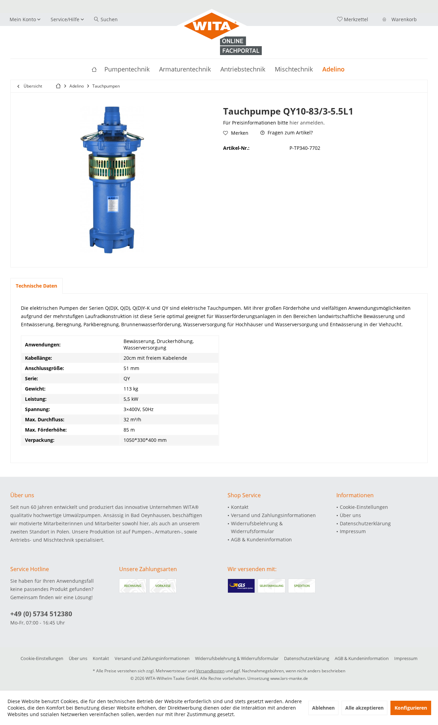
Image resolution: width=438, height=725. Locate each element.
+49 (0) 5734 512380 (41, 613)
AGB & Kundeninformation (261, 539)
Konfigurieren (411, 707)
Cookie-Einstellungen (364, 507)
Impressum (353, 531)
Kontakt (239, 507)
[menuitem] (400, 19)
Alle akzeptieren (364, 707)
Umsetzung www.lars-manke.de (277, 678)
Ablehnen (323, 707)
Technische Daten (36, 285)
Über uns (350, 515)
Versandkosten (210, 671)
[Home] (94, 69)
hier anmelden (306, 122)
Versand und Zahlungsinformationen (273, 515)
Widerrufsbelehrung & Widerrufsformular (257, 527)
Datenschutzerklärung (365, 523)
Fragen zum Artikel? (289, 132)
